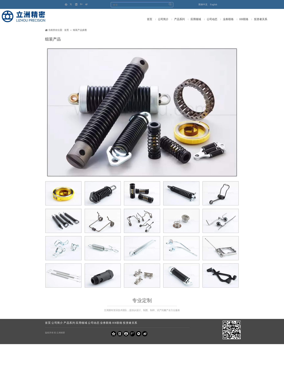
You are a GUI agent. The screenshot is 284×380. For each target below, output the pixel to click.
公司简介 (57, 322)
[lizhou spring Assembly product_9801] (63, 193)
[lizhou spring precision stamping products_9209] (220, 275)
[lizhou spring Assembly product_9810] (102, 248)
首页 (48, 322)
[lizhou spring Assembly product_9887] (220, 220)
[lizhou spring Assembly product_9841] (102, 220)
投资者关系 (130, 322)
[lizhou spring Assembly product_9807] (220, 193)
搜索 (170, 4)
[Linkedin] (76, 4)
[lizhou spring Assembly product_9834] (63, 220)
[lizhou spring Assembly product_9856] (220, 248)
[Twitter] (71, 4)
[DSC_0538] (142, 112)
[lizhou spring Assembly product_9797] (142, 193)
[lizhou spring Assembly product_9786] (181, 275)
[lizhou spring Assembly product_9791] (181, 193)
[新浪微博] (86, 4)
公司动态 (93, 322)
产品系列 (69, 322)
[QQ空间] (113, 333)
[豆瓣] (119, 333)
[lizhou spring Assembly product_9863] (102, 275)
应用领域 (81, 322)
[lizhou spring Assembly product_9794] (102, 193)
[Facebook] (66, 4)
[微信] (138, 333)
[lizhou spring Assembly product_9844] (142, 220)
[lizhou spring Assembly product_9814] (142, 248)
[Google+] (81, 4)
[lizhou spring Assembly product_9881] (142, 275)
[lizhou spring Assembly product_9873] (181, 220)
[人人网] (126, 333)
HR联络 (117, 322)
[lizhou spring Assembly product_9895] (63, 248)
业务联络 (106, 322)
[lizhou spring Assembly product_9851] (181, 248)
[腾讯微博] (132, 333)
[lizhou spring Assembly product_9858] (63, 275)
